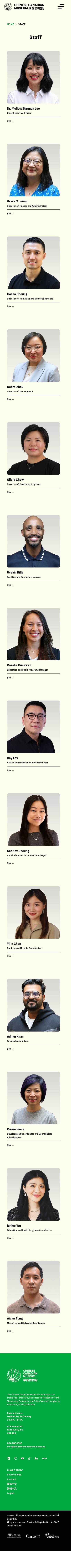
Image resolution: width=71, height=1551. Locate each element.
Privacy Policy (14, 1474)
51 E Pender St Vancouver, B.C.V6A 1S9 (15, 1430)
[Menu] (61, 6)
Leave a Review (15, 1469)
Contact (11, 1479)
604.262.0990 (14, 1443)
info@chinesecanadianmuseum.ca (26, 1446)
